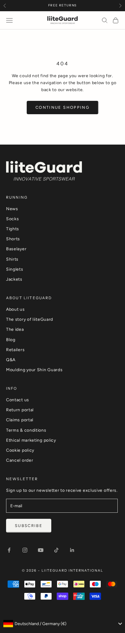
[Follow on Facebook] (9, 550)
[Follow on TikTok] (56, 550)
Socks (12, 218)
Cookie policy (20, 450)
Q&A (10, 359)
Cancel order (19, 460)
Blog (10, 339)
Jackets (14, 279)
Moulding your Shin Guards (34, 369)
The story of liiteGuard (29, 319)
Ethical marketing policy (31, 440)
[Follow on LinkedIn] (72, 550)
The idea (15, 329)
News (12, 208)
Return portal (20, 409)
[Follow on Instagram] (25, 550)
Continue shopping (62, 107)
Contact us (17, 399)
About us (15, 309)
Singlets (14, 269)
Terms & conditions (26, 430)
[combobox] (62, 624)
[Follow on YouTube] (41, 550)
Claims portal (19, 420)
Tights (12, 228)
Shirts (12, 259)
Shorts (13, 238)
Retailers (15, 349)
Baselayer (16, 248)
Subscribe (28, 525)
